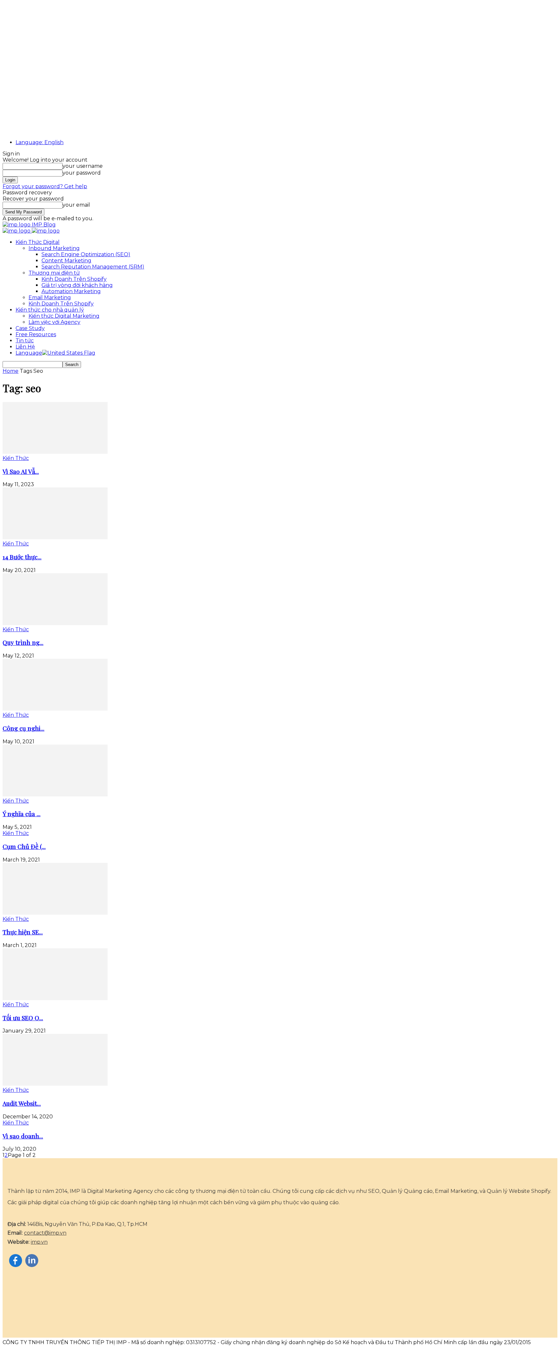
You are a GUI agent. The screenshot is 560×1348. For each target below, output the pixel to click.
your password (82, 173)
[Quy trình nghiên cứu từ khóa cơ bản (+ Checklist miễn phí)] (55, 623)
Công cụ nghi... (23, 728)
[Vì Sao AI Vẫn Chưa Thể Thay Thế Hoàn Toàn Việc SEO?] (55, 452)
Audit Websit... (22, 1103)
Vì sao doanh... (23, 1136)
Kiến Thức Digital (38, 242)
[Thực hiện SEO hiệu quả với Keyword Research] (55, 913)
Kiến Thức (16, 458)
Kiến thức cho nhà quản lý (50, 310)
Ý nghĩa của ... (22, 814)
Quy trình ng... (23, 642)
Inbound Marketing (54, 248)
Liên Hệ (25, 347)
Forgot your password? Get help (45, 186)
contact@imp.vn (45, 1233)
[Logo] (17, 231)
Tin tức (25, 340)
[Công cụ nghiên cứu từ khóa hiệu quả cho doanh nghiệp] (55, 709)
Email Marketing (50, 297)
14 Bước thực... (22, 557)
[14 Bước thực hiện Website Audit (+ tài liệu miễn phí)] (55, 537)
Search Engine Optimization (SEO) (85, 254)
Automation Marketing (71, 291)
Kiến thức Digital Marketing (64, 316)
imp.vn (39, 1242)
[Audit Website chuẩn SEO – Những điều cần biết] (55, 1084)
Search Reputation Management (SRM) (92, 267)
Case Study (30, 328)
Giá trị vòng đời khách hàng (77, 285)
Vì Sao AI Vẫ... (21, 471)
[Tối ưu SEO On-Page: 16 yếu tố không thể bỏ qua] (55, 998)
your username (83, 166)
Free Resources (36, 334)
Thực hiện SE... (23, 932)
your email (76, 205)
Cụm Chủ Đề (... (24, 846)
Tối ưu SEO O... (23, 1018)
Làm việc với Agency (54, 322)
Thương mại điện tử (54, 273)
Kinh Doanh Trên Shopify (74, 279)
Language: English (40, 142)
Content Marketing (66, 260)
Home (10, 371)
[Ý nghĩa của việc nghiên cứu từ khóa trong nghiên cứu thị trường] (55, 795)
